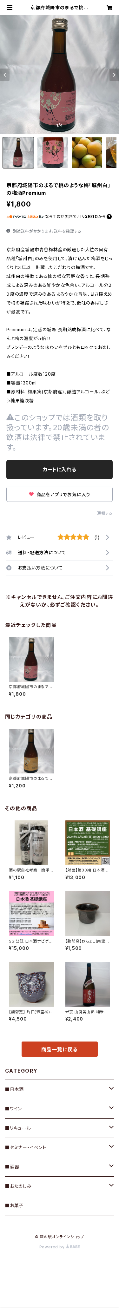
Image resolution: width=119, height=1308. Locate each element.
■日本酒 (14, 1089)
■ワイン (13, 1108)
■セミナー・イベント (25, 1147)
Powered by (52, 1247)
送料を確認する (68, 231)
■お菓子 (14, 1205)
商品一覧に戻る (59, 1049)
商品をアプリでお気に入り (62, 494)
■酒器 (12, 1166)
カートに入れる (59, 469)
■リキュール (18, 1128)
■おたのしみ (18, 1186)
